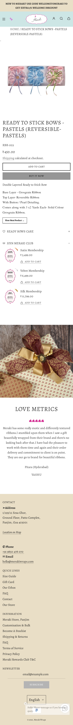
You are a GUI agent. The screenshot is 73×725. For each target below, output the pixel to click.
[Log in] (54, 19)
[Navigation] (3, 19)
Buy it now (36, 176)
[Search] (61, 18)
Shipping (8, 158)
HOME (14, 29)
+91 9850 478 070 (13, 552)
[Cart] (68, 18)
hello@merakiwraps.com (18, 561)
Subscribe (36, 684)
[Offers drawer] (11, 19)
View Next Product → (14, 220)
